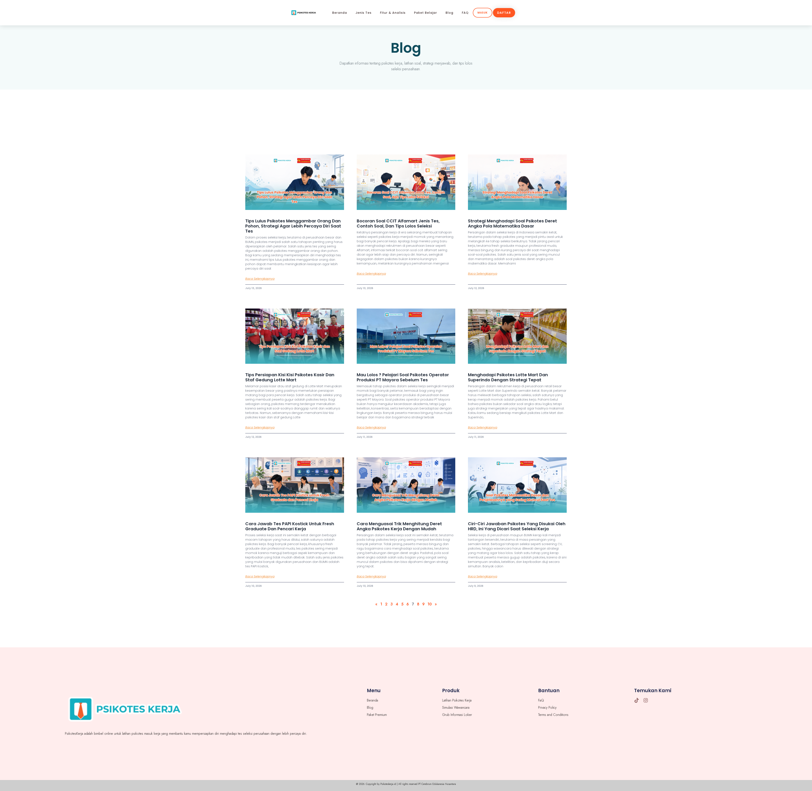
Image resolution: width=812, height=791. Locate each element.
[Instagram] (645, 700)
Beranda (339, 13)
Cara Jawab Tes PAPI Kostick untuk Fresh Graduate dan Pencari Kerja (289, 526)
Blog (449, 13)
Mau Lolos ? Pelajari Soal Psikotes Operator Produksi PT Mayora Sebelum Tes (403, 377)
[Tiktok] (636, 700)
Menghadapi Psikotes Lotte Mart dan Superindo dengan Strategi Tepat (508, 377)
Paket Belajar (425, 13)
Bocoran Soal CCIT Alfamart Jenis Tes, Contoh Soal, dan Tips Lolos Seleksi (398, 223)
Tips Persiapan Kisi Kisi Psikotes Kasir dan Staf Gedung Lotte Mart (289, 377)
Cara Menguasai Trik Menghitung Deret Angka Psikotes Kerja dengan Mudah (399, 526)
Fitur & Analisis (393, 13)
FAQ (465, 13)
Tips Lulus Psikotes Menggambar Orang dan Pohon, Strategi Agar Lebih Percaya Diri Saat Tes (293, 226)
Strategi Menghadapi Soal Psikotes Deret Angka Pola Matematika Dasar (512, 223)
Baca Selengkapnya (259, 278)
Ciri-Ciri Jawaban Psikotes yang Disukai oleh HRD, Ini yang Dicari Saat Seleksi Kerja (516, 526)
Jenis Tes (363, 13)
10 (430, 604)
